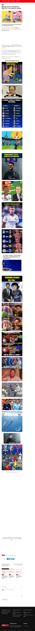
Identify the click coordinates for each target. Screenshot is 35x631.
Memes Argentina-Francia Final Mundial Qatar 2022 (11, 576)
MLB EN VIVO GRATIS (5, 613)
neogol (3, 9)
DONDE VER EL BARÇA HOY (5, 612)
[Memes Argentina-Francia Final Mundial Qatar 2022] (12, 573)
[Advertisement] (12, 38)
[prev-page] (2, 580)
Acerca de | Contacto (19, 630)
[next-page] (3, 580)
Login (21, 586)
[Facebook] (7, 559)
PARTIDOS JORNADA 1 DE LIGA (6, 609)
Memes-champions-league (13, 555)
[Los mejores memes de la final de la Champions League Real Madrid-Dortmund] (5, 573)
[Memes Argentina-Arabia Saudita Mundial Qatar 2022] (19, 573)
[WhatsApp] (11, 559)
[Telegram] (13, 559)
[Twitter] (9, 559)
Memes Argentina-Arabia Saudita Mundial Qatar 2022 (19, 576)
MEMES (3, 574)
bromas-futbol (7, 555)
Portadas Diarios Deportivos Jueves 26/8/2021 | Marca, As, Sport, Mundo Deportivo (6, 565)
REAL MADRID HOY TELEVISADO (6, 611)
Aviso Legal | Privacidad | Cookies (27, 630)
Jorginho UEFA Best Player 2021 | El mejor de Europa (17, 564)
